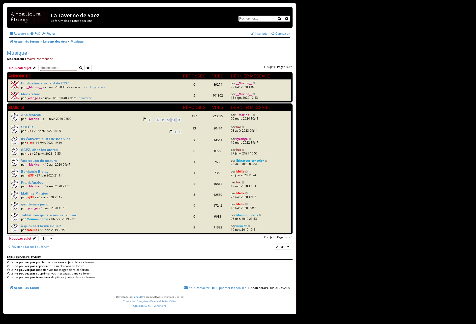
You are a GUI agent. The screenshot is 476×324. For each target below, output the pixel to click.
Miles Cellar (169, 301)
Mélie (240, 171)
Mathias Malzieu (34, 193)
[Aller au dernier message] (254, 83)
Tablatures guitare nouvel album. (49, 215)
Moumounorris (37, 219)
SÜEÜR (27, 127)
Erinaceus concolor (250, 160)
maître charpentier (40, 59)
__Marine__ (34, 87)
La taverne (84, 98)
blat (29, 143)
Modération (30, 94)
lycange (32, 98)
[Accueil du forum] (29, 16)
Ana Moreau (31, 115)
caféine (32, 230)
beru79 (241, 226)
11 (163, 120)
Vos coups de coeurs (39, 161)
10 (158, 120)
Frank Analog (32, 182)
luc (29, 131)
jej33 (30, 175)
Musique (17, 53)
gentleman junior (35, 204)
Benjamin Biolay (35, 172)
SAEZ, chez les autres (39, 150)
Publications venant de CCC (45, 83)
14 (179, 120)
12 (168, 120)
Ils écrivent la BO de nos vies (45, 139)
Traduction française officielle (141, 301)
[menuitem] (35, 33)
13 (173, 120)
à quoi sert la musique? (41, 226)
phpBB (138, 297)
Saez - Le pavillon (93, 87)
